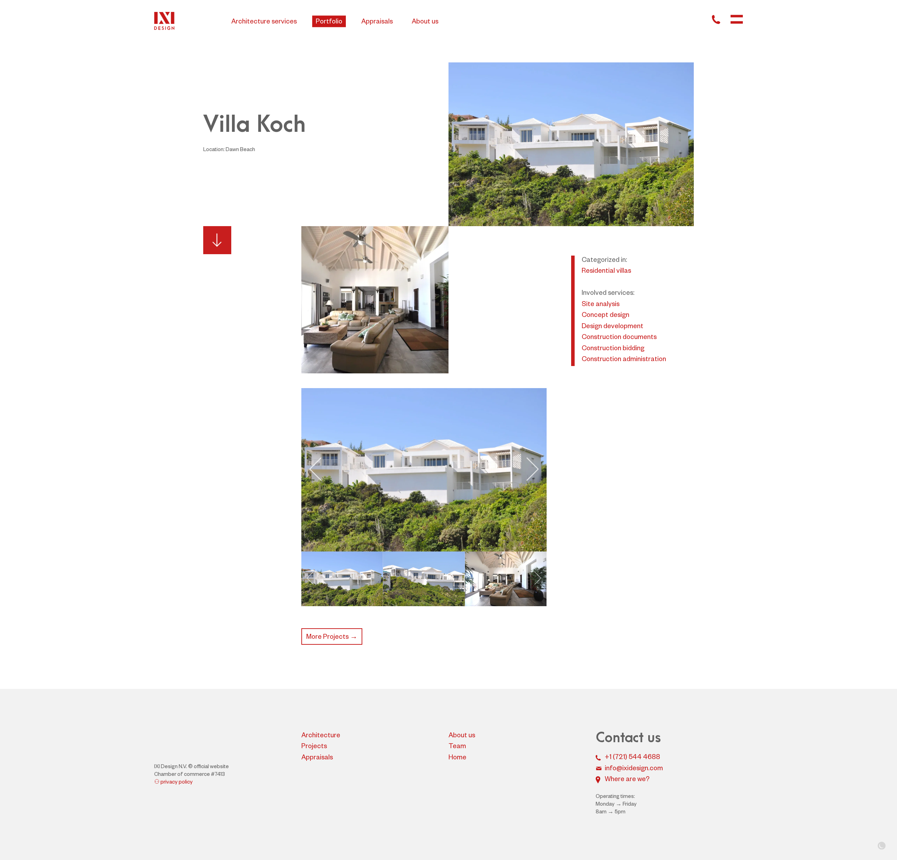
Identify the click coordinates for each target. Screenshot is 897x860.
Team (457, 747)
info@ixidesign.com (634, 769)
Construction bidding (613, 349)
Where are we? (627, 780)
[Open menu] (737, 19)
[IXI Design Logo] (164, 740)
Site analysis (600, 305)
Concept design (605, 316)
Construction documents (619, 338)
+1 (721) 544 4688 (632, 758)
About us (425, 22)
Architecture (320, 736)
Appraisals (377, 22)
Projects (314, 747)
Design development (612, 327)
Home (457, 758)
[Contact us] (716, 19)
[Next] (533, 470)
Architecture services (264, 22)
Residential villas (606, 272)
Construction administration (624, 360)
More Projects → (331, 638)
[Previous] (315, 470)
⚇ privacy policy (173, 783)
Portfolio (329, 22)
